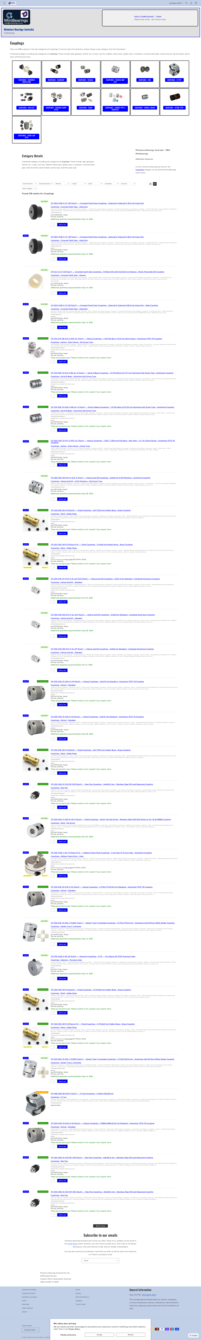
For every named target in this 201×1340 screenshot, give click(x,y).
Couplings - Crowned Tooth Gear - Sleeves (68, 275)
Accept (99, 1335)
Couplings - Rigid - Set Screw (63, 823)
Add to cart (62, 224)
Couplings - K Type (58, 1097)
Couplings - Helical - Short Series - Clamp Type (70, 446)
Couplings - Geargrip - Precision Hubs (66, 960)
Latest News (73, 1244)
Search (24, 1312)
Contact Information (29, 1290)
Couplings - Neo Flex (59, 788)
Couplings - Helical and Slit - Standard (66, 582)
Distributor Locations (29, 1297)
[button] (4, 3)
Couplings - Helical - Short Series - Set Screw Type (72, 342)
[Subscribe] (117, 1260)
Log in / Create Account (144, 16)
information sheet (149, 1295)
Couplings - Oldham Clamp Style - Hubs (67, 856)
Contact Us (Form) (28, 1293)
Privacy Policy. (74, 1329)
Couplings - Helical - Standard (63, 685)
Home (158, 16)
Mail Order (25, 1304)
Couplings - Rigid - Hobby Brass (64, 514)
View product (63, 1110)
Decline (131, 1335)
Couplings (140, 170)
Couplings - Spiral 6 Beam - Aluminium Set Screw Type (73, 376)
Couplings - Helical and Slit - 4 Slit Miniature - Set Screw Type (76, 481)
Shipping (79, 1301)
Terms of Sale (80, 1304)
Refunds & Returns (82, 1297)
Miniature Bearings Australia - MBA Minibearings (41, 1337)
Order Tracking (27, 1308)
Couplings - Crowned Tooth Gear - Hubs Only (69, 207)
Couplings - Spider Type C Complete (66, 926)
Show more (100, 1226)
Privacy (78, 1293)
